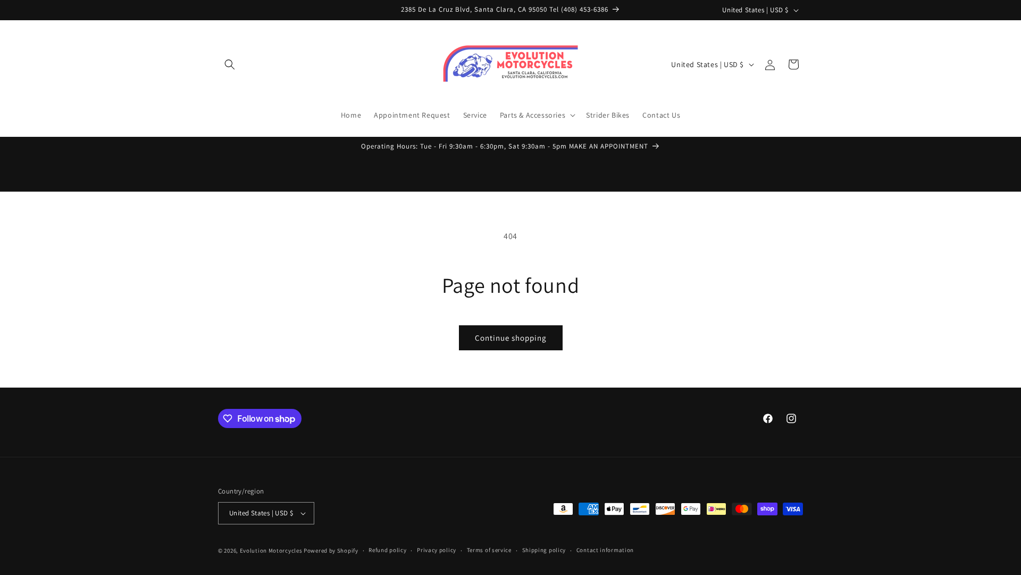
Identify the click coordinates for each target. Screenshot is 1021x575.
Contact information (605, 550)
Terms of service (489, 550)
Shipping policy (544, 550)
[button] (229, 64)
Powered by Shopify (331, 550)
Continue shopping (511, 338)
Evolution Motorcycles (271, 550)
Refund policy (387, 550)
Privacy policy (436, 550)
